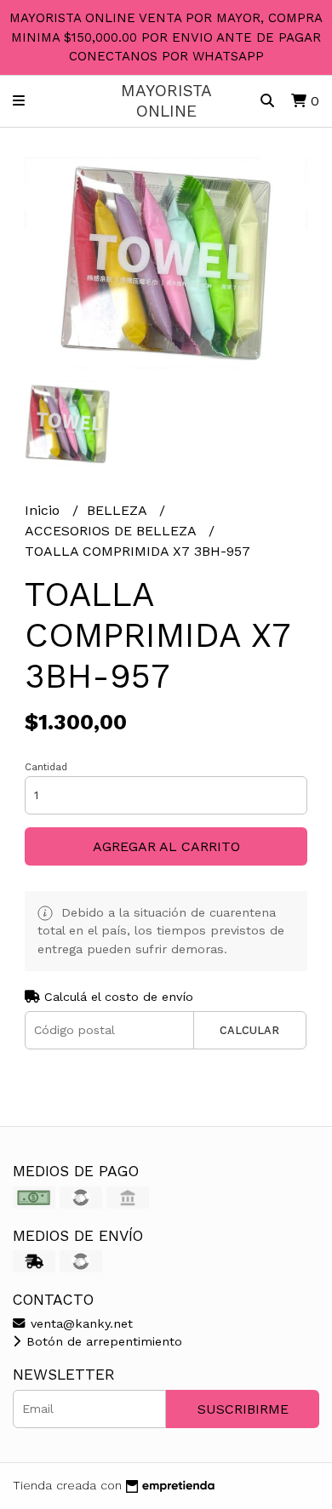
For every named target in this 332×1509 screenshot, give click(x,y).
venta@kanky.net (79, 1323)
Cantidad (46, 767)
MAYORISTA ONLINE (166, 100)
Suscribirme (243, 1409)
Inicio (44, 510)
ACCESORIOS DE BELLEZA (112, 531)
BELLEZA (119, 510)
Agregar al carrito (166, 846)
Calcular (249, 1030)
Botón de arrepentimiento (102, 1341)
